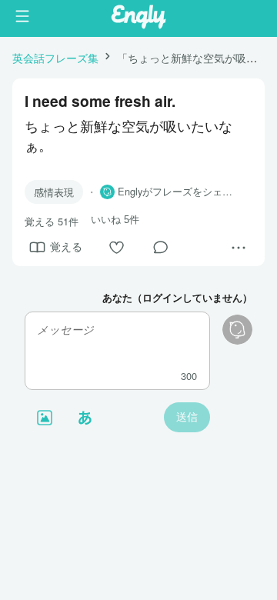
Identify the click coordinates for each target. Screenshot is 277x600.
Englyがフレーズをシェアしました (179, 191)
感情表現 (54, 192)
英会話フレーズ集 (55, 57)
